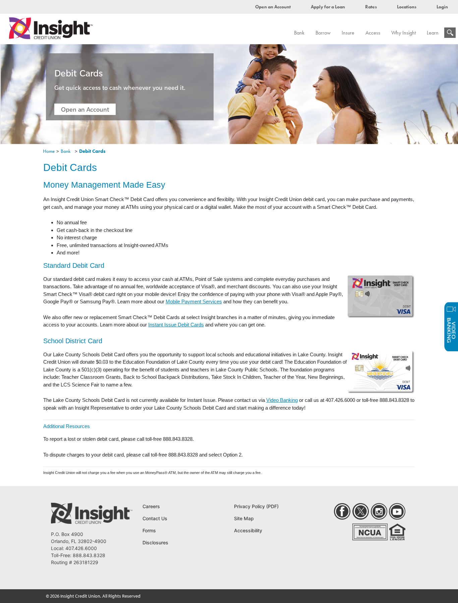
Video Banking (282, 400)
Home (49, 151)
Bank (299, 32)
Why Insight (403, 32)
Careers (151, 506)
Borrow (323, 32)
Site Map (244, 518)
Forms (149, 530)
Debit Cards (92, 151)
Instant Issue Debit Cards (176, 324)
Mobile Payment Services (194, 301)
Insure (348, 32)
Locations (406, 7)
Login (442, 7)
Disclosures (155, 542)
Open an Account (273, 7)
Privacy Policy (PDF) (256, 506)
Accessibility (248, 530)
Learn (433, 32)
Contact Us (154, 518)
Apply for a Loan (328, 7)
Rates (371, 7)
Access (372, 32)
